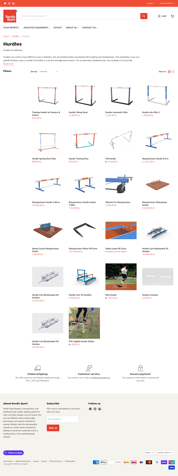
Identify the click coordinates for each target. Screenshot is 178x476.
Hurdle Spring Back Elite (44, 158)
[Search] (143, 16)
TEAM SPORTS (11, 27)
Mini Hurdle (111, 295)
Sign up (53, 427)
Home (6, 36)
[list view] (173, 71)
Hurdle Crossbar (150, 295)
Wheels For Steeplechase (117, 202)
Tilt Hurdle (110, 158)
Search (44, 461)
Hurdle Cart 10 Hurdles (80, 295)
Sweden (166, 3)
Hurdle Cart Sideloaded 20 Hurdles (155, 250)
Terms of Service (56, 461)
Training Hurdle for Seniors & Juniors (46, 114)
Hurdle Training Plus (78, 158)
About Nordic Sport (23, 461)
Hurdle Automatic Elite (116, 112)
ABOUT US (71, 27)
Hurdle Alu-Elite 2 (151, 112)
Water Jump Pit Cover (115, 248)
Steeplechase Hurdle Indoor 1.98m (82, 203)
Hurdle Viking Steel (78, 112)
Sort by (34, 71)
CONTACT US (89, 27)
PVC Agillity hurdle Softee (81, 341)
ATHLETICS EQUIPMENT (36, 27)
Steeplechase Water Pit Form (83, 248)
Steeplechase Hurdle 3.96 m (46, 202)
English (150, 3)
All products (8, 461)
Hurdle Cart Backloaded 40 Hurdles (45, 296)
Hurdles (15, 36)
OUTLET (58, 27)
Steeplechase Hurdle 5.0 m (155, 158)
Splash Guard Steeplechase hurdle (45, 250)
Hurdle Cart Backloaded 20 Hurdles (45, 343)
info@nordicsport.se (100, 377)
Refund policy (70, 461)
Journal (36, 461)
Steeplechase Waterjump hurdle (154, 203)
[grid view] (169, 71)
